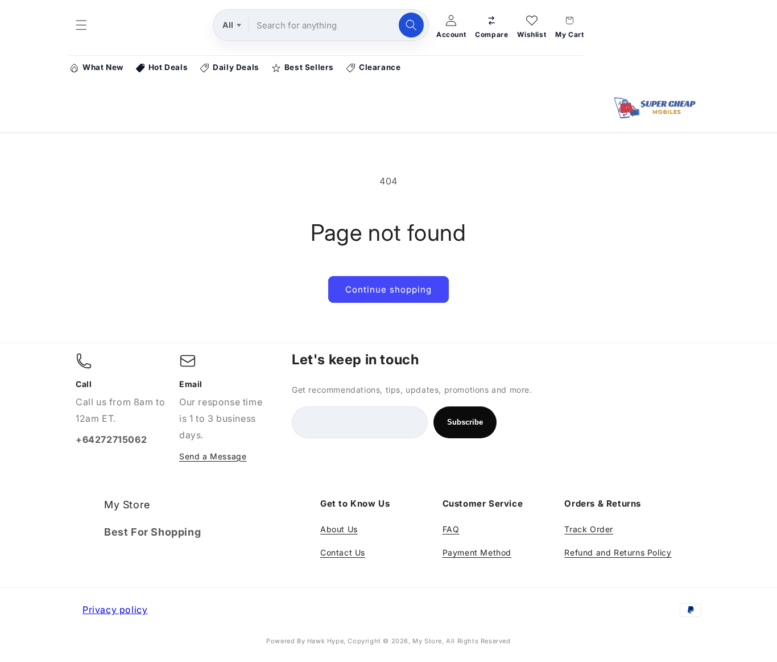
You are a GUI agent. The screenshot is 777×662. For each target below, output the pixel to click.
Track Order (588, 529)
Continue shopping (388, 289)
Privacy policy (114, 609)
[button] (81, 25)
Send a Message (212, 456)
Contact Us (342, 552)
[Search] (411, 25)
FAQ (451, 529)
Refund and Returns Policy (617, 552)
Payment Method (477, 552)
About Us (339, 529)
